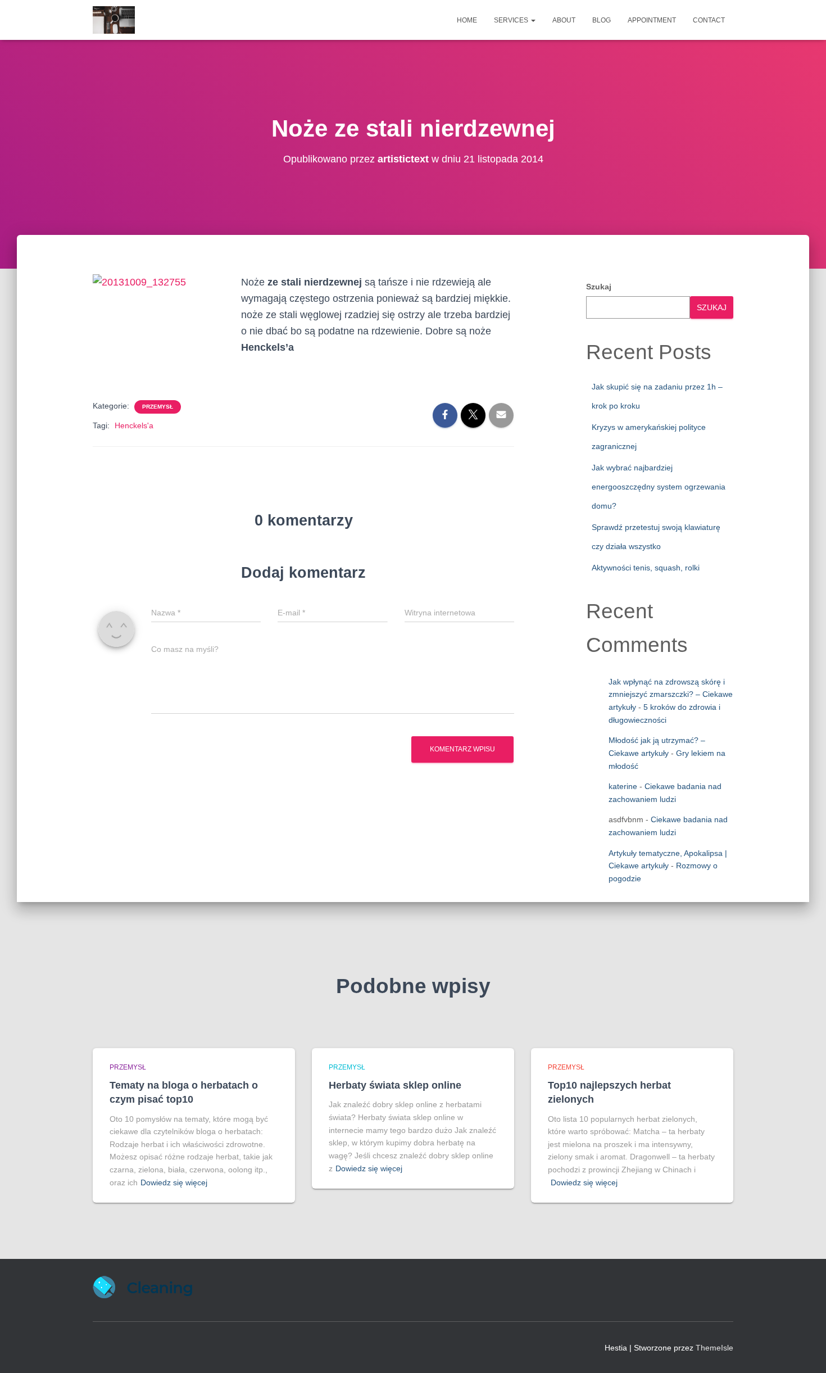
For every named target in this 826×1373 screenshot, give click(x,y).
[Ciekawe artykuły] (113, 20)
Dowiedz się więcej (173, 1182)
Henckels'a (134, 425)
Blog (601, 20)
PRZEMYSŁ (157, 407)
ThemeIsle (714, 1347)
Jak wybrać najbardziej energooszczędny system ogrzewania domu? (658, 486)
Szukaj (598, 286)
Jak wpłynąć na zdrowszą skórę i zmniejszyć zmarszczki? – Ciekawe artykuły (671, 694)
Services (512, 20)
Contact (709, 20)
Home (467, 20)
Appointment (652, 20)
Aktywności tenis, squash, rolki (646, 567)
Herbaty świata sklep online (395, 1085)
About (563, 20)
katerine (623, 786)
